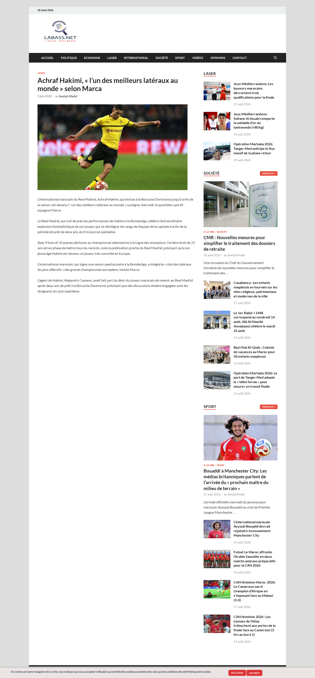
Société (162, 58)
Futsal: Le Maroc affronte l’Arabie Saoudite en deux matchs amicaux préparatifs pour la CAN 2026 (255, 558)
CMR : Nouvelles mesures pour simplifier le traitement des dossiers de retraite (239, 243)
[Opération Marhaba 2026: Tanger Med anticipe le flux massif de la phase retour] (217, 144)
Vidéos (197, 58)
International (136, 58)
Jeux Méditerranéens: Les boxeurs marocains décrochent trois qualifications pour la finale (254, 90)
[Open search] (275, 58)
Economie (92, 58)
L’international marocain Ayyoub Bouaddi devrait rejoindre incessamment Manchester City (252, 528)
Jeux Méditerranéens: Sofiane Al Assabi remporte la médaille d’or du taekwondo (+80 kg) (254, 120)
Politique (69, 58)
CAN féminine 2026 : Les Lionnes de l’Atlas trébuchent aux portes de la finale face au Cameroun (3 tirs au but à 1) (255, 625)
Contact (239, 58)
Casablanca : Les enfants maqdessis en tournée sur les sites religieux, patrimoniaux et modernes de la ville (255, 289)
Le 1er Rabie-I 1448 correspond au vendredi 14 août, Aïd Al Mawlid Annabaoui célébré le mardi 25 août (254, 322)
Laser (112, 58)
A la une (209, 231)
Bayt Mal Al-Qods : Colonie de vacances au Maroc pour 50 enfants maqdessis (254, 351)
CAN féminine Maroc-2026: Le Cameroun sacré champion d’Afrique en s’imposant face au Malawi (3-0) (255, 591)
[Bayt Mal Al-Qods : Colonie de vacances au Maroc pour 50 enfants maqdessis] (217, 348)
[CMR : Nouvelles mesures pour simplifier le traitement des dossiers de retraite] (241, 184)
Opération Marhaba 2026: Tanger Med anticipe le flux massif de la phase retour (254, 148)
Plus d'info (237, 672)
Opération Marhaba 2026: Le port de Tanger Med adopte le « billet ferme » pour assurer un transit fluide (255, 379)
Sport (180, 58)
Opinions (217, 58)
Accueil (47, 58)
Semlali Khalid (68, 96)
